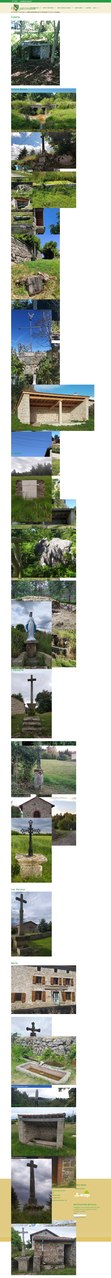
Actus (95, 8)
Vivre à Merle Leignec (64, 8)
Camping (88, 8)
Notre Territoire (48, 8)
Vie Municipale (34, 8)
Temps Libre (78, 8)
